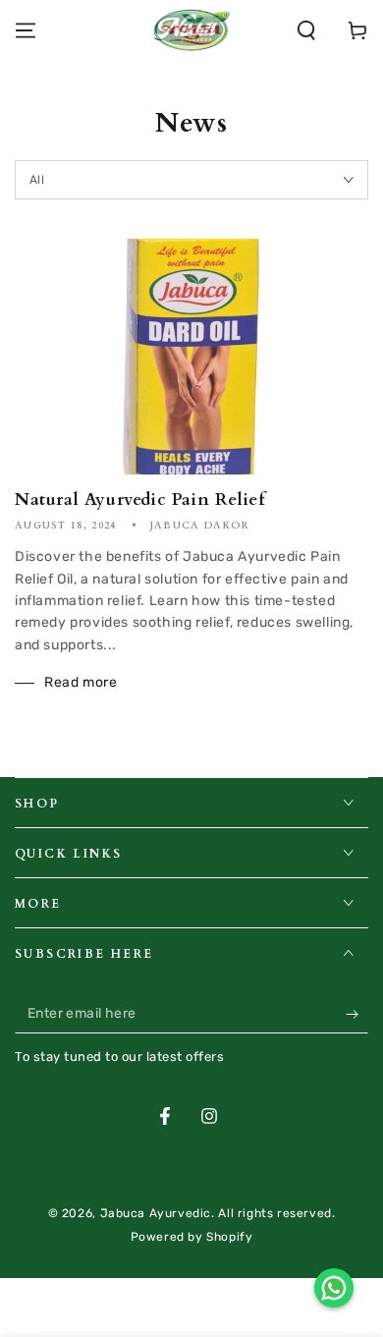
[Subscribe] (357, 1013)
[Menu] (25, 30)
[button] (306, 30)
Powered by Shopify (192, 1237)
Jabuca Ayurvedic (156, 1213)
